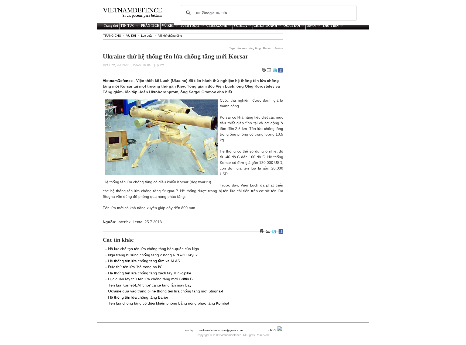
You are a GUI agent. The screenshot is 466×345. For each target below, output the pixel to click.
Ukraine (278, 48)
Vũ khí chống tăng (170, 35)
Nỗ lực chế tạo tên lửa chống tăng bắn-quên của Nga (153, 249)
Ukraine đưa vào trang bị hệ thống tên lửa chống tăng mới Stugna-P (166, 291)
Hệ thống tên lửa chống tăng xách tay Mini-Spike (149, 273)
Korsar (267, 48)
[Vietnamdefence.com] (134, 13)
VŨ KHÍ (168, 25)
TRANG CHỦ (112, 35)
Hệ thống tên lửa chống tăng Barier (138, 297)
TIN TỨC (128, 25)
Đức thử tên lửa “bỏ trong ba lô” (135, 267)
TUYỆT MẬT (190, 25)
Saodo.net (256, 330)
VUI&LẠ (240, 25)
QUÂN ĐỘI (291, 25)
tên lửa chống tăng (249, 48)
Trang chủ (111, 25)
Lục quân (147, 35)
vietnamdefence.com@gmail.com (221, 330)
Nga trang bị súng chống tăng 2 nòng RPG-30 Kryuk (152, 255)
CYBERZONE (216, 25)
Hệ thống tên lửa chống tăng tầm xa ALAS (144, 261)
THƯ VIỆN (330, 25)
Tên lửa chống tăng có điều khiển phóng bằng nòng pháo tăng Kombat (168, 303)
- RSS (272, 330)
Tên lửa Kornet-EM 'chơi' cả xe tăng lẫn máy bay (149, 285)
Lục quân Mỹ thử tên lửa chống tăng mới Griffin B (150, 279)
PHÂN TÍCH (150, 25)
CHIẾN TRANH (265, 25)
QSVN (311, 25)
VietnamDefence (118, 80)
